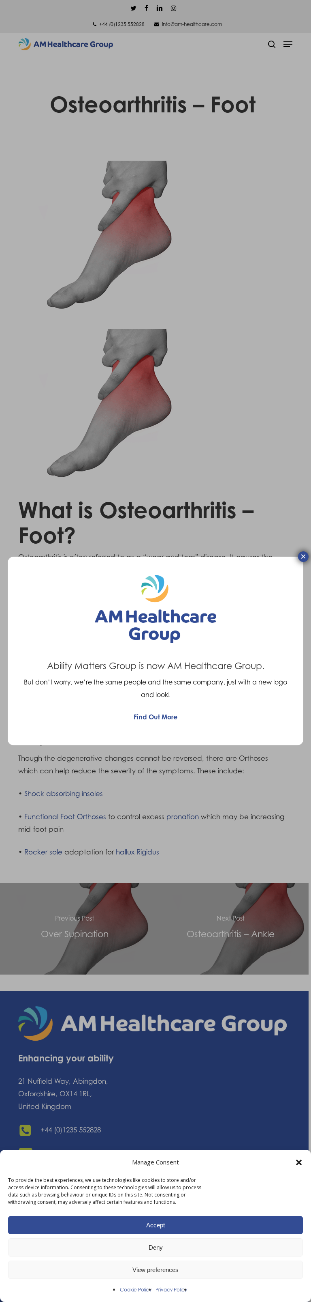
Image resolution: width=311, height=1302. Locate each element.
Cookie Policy (135, 1290)
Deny (156, 1247)
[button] (299, 1162)
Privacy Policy (171, 1290)
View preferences (155, 1269)
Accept (155, 1225)
